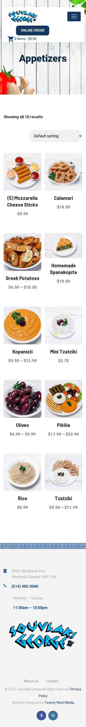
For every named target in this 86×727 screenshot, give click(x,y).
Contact (52, 681)
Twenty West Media (59, 703)
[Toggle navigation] (74, 16)
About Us (31, 681)
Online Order (32, 30)
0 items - (25, 39)
